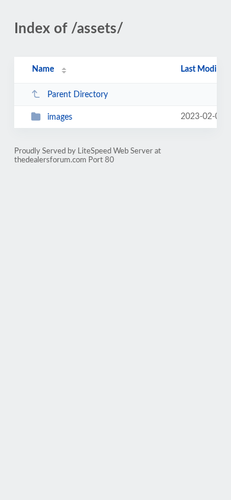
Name (43, 69)
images (59, 117)
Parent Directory (77, 95)
